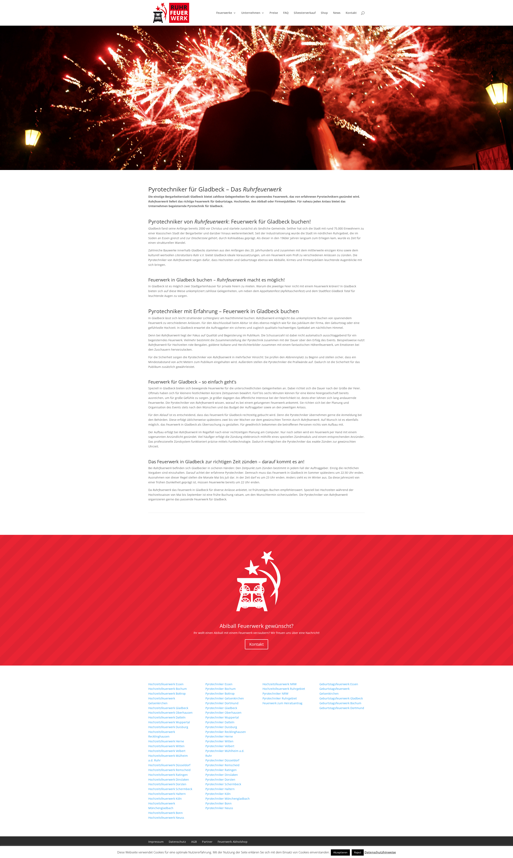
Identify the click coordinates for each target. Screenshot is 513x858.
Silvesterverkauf (305, 13)
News (336, 13)
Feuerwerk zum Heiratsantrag (282, 703)
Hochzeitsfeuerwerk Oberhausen (170, 712)
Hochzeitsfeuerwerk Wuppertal (169, 722)
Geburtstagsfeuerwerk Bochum (340, 703)
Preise (274, 13)
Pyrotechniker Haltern (220, 789)
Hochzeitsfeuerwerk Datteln (167, 717)
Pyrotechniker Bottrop (220, 693)
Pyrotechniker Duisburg (221, 727)
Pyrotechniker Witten (219, 741)
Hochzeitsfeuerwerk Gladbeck (168, 708)
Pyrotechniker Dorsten (220, 779)
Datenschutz (177, 842)
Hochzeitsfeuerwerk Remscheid (169, 770)
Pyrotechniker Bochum (220, 689)
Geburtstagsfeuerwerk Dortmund (341, 708)
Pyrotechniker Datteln (219, 722)
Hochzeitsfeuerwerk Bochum (167, 689)
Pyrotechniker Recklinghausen (225, 732)
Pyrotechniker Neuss (219, 808)
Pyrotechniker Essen (218, 684)
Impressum (156, 842)
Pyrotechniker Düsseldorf (222, 760)
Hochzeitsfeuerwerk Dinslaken (168, 779)
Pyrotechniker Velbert (219, 746)
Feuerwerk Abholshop (232, 842)
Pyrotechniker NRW (275, 693)
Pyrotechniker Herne (219, 736)
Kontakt (351, 13)
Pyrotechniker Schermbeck (223, 784)
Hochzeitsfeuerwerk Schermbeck (170, 789)
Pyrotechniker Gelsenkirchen (224, 698)
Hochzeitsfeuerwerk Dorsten (167, 784)
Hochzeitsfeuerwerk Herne (166, 741)
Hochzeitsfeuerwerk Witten (166, 746)
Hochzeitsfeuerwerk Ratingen (168, 775)
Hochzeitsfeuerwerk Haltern (167, 794)
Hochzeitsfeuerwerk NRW (280, 684)
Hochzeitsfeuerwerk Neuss (166, 818)
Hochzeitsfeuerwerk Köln (165, 798)
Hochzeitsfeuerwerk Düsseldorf (169, 765)
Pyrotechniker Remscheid (222, 765)
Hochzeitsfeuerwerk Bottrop (167, 693)
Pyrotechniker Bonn (218, 803)
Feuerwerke (224, 13)
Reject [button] (357, 852)
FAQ (286, 13)
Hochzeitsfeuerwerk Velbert (166, 751)
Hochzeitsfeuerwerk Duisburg (168, 727)
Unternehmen (250, 13)
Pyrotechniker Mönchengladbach (227, 798)
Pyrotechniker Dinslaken (221, 775)
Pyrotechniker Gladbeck (221, 708)
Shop (324, 13)
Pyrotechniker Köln (218, 794)
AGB (194, 842)
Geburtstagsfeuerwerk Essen (338, 684)
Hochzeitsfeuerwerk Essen (166, 684)
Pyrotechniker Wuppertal (222, 717)
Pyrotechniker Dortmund (221, 703)
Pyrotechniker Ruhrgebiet (280, 698)
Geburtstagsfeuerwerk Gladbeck (341, 698)
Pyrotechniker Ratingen (221, 770)
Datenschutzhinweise (380, 852)
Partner (207, 842)
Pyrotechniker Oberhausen (223, 712)
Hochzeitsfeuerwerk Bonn (165, 813)
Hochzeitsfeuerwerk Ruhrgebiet (284, 689)
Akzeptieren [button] (340, 852)
